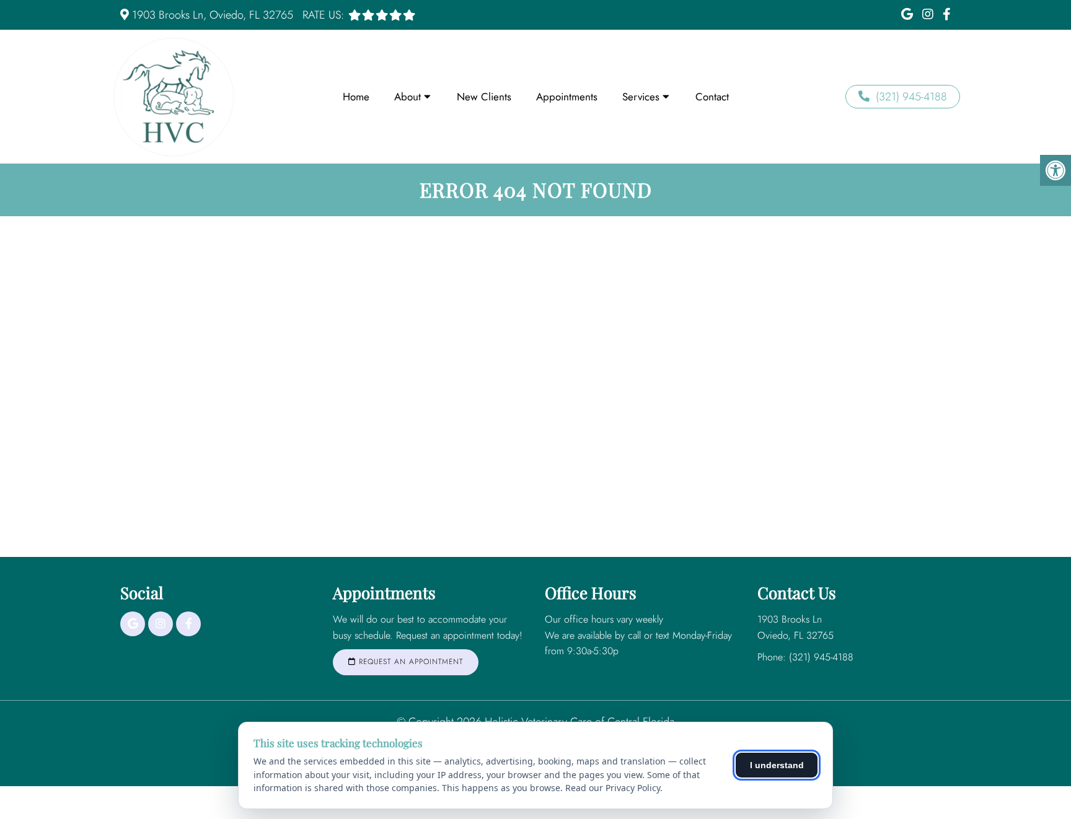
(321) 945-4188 (911, 97)
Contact (712, 96)
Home (356, 96)
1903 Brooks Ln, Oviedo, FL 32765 (212, 15)
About (407, 96)
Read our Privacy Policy (612, 788)
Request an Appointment (409, 661)
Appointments (566, 96)
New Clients (484, 96)
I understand (777, 765)
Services (640, 96)
